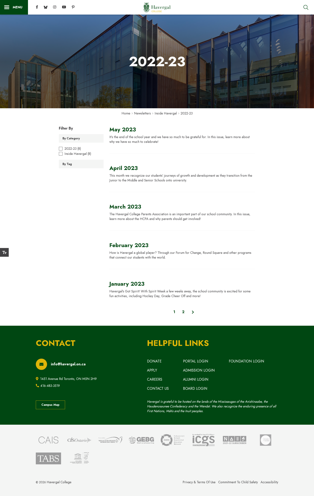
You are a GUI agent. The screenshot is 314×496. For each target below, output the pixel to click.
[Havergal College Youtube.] (64, 7)
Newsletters (142, 113)
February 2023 (128, 245)
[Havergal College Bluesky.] (45, 7)
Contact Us (158, 388)
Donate (154, 361)
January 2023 (126, 284)
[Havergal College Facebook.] (37, 7)
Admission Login (199, 370)
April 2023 (123, 168)
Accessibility (269, 482)
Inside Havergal (166, 113)
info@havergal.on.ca (68, 364)
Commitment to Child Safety (238, 482)
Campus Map (50, 405)
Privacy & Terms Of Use (199, 482)
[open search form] (306, 7)
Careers (154, 379)
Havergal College (59, 482)
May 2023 (122, 129)
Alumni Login (195, 379)
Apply (152, 370)
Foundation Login (246, 361)
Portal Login (195, 361)
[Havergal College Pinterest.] (73, 7)
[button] (4, 252)
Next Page (193, 312)
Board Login (195, 388)
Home (126, 113)
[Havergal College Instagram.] (54, 7)
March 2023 (125, 207)
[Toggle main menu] (14, 7)
